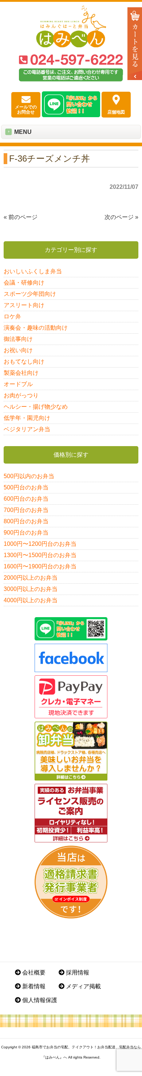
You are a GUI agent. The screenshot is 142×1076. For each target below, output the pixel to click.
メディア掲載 (82, 986)
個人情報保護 (39, 1000)
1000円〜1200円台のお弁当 (40, 544)
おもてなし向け (24, 361)
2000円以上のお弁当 (31, 578)
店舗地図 (116, 112)
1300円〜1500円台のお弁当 (40, 555)
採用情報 (76, 972)
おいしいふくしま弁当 (33, 271)
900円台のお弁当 (26, 532)
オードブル (18, 384)
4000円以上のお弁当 (31, 600)
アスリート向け (24, 305)
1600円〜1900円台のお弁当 (40, 566)
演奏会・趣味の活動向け (36, 328)
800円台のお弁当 (26, 521)
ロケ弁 (12, 316)
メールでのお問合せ (26, 109)
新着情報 (33, 986)
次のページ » (121, 217)
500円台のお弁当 (26, 487)
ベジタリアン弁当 (27, 429)
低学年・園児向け (27, 418)
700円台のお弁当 (26, 510)
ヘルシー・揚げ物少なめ (36, 407)
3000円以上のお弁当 (31, 589)
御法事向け (18, 339)
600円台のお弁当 (26, 499)
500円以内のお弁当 (29, 476)
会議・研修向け (24, 282)
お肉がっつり (21, 395)
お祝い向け (18, 350)
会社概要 (33, 972)
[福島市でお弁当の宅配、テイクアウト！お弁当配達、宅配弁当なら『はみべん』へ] (71, 45)
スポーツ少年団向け (30, 294)
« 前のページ (21, 217)
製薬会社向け (21, 373)
